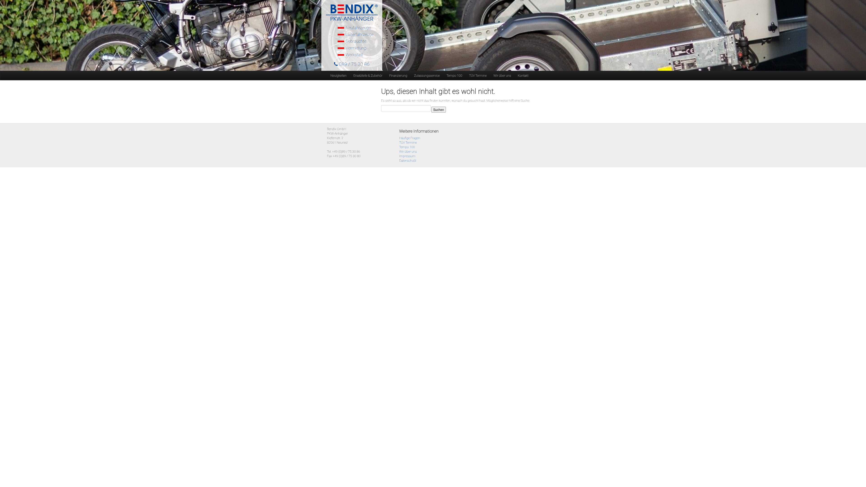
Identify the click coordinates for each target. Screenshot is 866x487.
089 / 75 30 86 (354, 64)
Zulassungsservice (427, 75)
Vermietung (356, 48)
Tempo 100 (454, 75)
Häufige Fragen (409, 138)
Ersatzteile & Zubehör (367, 75)
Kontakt (523, 75)
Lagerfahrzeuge (359, 34)
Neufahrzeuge (358, 27)
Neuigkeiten (338, 75)
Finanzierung (398, 75)
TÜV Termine (478, 75)
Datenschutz (407, 160)
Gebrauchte (356, 41)
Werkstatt (354, 54)
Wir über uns (502, 75)
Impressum (407, 156)
